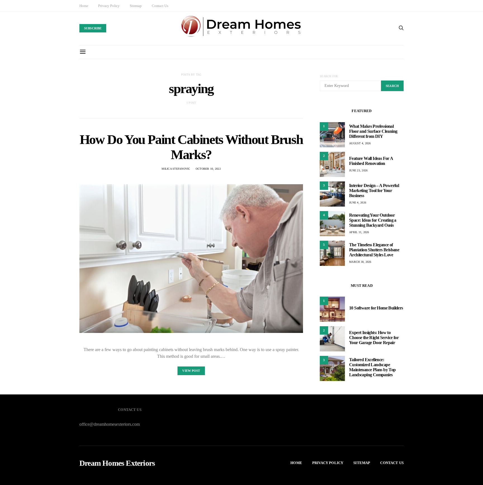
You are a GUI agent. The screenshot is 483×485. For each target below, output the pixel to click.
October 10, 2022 (208, 168)
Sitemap (136, 6)
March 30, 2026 (360, 261)
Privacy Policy (109, 6)
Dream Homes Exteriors (117, 463)
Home (83, 6)
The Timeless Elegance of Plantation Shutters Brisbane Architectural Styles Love (374, 249)
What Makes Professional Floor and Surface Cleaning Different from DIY (373, 131)
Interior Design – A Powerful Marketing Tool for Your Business (374, 190)
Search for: (329, 76)
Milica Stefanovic (176, 168)
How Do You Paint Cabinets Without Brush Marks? (191, 147)
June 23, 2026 (358, 170)
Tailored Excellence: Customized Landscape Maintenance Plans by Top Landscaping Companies (372, 367)
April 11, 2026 (359, 232)
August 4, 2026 (360, 143)
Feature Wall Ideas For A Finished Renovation (371, 161)
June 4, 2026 (357, 202)
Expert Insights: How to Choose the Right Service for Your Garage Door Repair (374, 337)
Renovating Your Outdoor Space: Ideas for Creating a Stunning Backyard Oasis (372, 220)
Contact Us (160, 6)
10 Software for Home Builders (376, 308)
